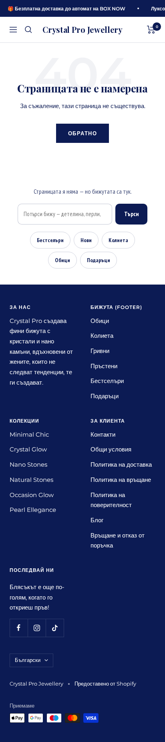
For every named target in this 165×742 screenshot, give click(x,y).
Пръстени (104, 366)
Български (27, 660)
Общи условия (111, 449)
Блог (97, 520)
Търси (131, 214)
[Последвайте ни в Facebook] (19, 628)
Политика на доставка (121, 464)
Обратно (82, 133)
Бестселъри (50, 240)
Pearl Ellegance (33, 509)
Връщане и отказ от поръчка (118, 540)
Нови (86, 240)
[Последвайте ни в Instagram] (37, 628)
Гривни (100, 351)
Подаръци (98, 260)
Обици (62, 260)
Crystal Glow (28, 449)
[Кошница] (151, 30)
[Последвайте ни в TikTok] (55, 628)
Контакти (103, 434)
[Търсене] (28, 29)
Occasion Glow (32, 495)
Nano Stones (28, 464)
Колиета (118, 240)
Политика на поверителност (111, 500)
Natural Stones (31, 479)
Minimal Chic (29, 434)
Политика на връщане (121, 479)
